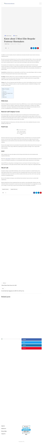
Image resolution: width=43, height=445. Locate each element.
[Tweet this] (33, 48)
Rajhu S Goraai (12, 275)
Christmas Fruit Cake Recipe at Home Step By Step (31, 247)
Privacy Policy (4, 431)
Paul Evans (4, 94)
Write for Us (3, 428)
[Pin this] (38, 48)
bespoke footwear (5, 189)
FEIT (3, 95)
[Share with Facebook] (31, 48)
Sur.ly (28, 432)
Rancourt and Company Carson (8, 93)
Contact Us (3, 433)
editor (16, 311)
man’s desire (8, 158)
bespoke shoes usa (14, 189)
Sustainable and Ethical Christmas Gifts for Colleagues (28, 322)
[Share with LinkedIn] (36, 48)
